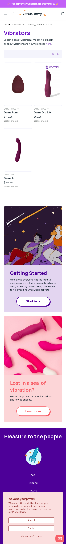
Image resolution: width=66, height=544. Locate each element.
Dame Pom (11, 112)
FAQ (33, 475)
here (48, 43)
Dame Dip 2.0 (42, 112)
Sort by (56, 54)
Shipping (33, 482)
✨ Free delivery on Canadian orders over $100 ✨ (33, 3)
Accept (31, 520)
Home (7, 24)
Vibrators (19, 24)
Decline (31, 528)
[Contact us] (59, 538)
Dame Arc (10, 178)
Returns (33, 490)
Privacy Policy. (19, 511)
